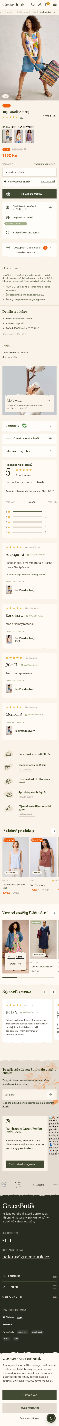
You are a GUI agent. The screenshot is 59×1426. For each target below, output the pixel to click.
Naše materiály (27, 814)
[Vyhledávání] (33, 4)
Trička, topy (22, 12)
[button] (53, 992)
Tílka (34, 12)
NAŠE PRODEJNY (26, 797)
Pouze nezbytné (29, 1407)
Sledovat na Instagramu (22, 1164)
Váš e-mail (10, 1095)
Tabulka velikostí (45, 164)
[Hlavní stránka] (13, 4)
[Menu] (53, 4)
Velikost (7, 164)
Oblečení (9, 12)
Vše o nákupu (26, 770)
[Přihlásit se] (39, 4)
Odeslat (50, 1094)
